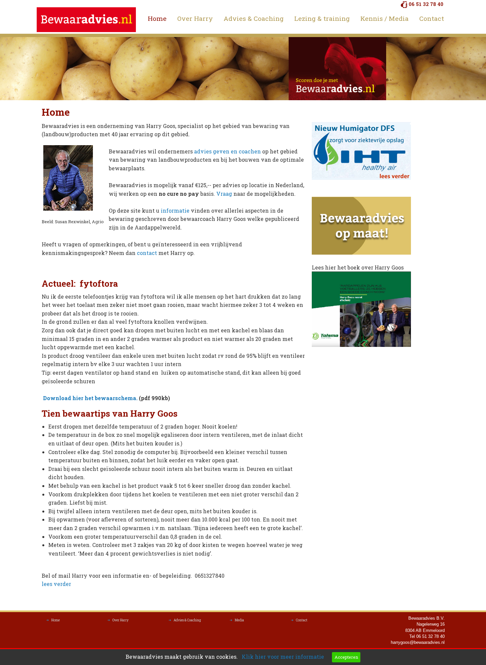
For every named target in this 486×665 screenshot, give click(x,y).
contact (147, 252)
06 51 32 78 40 (426, 4)
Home (157, 18)
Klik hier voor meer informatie (283, 656)
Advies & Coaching (253, 18)
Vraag (224, 193)
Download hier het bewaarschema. (90, 398)
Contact (431, 18)
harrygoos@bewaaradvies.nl (418, 642)
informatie (175, 210)
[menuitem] (157, 18)
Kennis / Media (384, 18)
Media (239, 620)
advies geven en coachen (228, 151)
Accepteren (346, 657)
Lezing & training (322, 18)
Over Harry (195, 18)
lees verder (56, 583)
